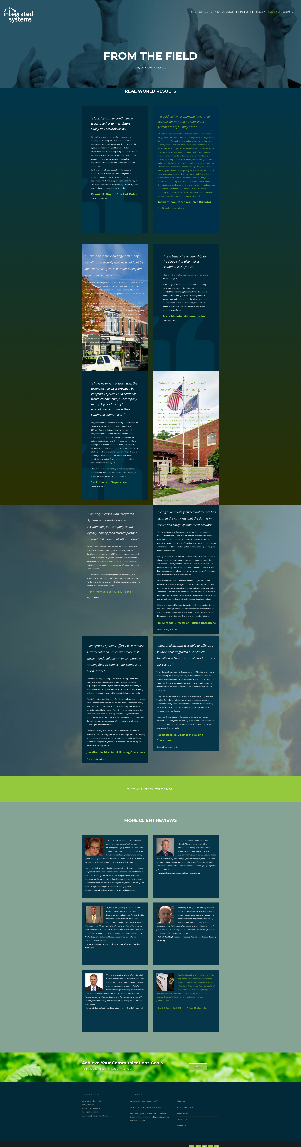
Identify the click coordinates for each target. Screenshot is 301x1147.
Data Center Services (185, 1107)
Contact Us (181, 1125)
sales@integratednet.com (97, 1116)
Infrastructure (182, 1113)
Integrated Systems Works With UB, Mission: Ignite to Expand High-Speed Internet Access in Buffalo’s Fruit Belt (149, 1117)
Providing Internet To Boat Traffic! (144, 1101)
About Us (181, 1101)
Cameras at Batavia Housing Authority (145, 1107)
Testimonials (182, 1119)
